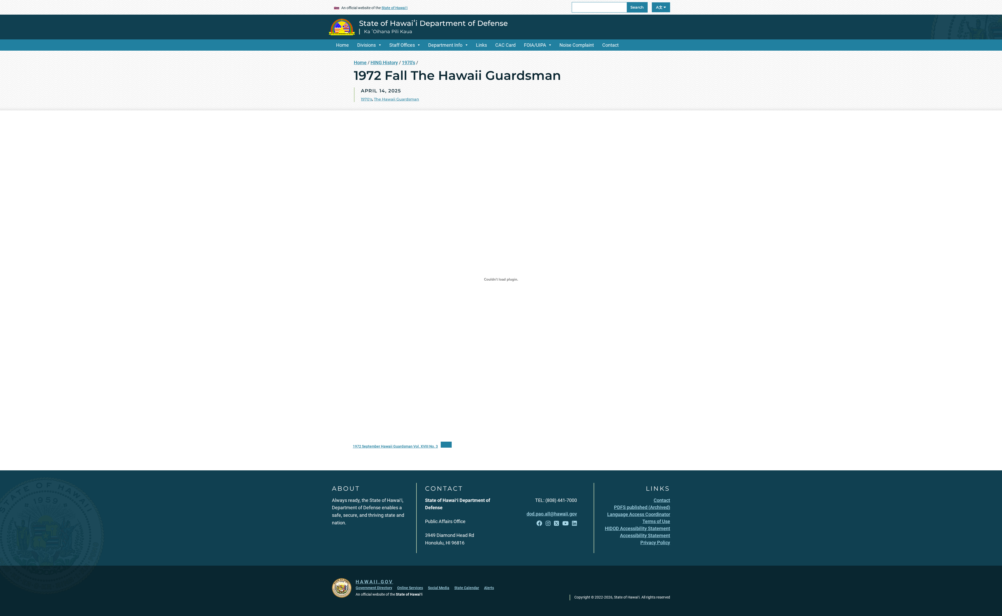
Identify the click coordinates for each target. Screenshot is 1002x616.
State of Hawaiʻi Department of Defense (433, 23)
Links (481, 45)
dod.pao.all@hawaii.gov (552, 514)
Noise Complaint (576, 45)
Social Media (438, 588)
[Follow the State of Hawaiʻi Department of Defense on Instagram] (548, 523)
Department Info (445, 45)
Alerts (489, 588)
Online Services (410, 588)
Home (342, 45)
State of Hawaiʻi (394, 8)
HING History (384, 62)
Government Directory (374, 588)
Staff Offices (402, 45)
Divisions (366, 45)
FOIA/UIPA (535, 45)
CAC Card (505, 45)
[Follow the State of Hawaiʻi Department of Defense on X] (556, 523)
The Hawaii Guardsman (396, 99)
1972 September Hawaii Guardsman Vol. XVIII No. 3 (395, 446)
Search (637, 7)
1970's (408, 62)
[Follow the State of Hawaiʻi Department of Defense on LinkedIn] (574, 523)
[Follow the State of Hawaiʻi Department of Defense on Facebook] (539, 523)
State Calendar (466, 588)
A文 (660, 7)
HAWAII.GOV (374, 581)
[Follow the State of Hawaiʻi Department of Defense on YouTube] (565, 523)
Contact (610, 45)
